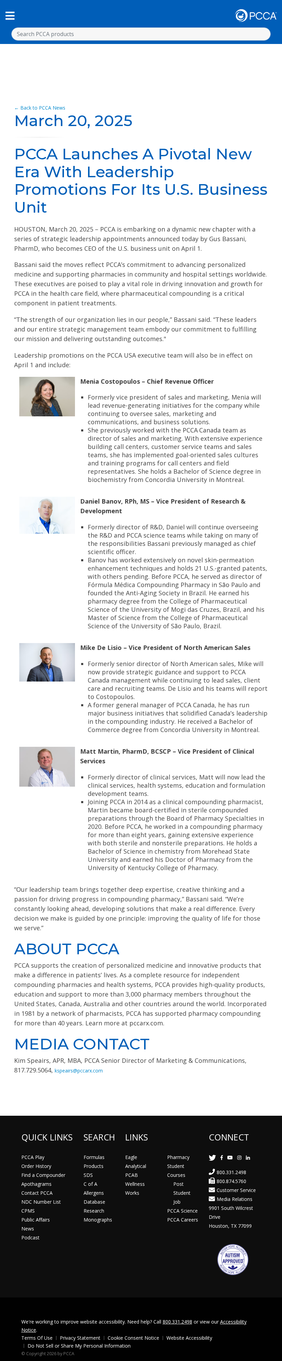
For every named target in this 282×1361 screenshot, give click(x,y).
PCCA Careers (182, 1219)
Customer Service (236, 1190)
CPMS (28, 1210)
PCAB (131, 1175)
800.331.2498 (231, 1172)
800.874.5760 (231, 1181)
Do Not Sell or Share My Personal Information (79, 1345)
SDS (88, 1175)
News (27, 1228)
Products (94, 1166)
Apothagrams (36, 1184)
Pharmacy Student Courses (178, 1166)
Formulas (94, 1157)
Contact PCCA (37, 1193)
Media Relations (234, 1199)
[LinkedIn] (248, 1157)
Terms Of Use (37, 1338)
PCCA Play (32, 1157)
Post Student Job (182, 1193)
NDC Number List (41, 1202)
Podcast (30, 1237)
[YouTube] (230, 1157)
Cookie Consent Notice (133, 1338)
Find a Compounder (43, 1175)
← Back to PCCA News (39, 107)
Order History (36, 1166)
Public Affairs (35, 1219)
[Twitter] (212, 1157)
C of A (90, 1184)
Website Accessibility (189, 1338)
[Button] (10, 16)
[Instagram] (239, 1157)
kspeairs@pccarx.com (79, 1070)
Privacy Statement (80, 1338)
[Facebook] (221, 1157)
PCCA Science (182, 1210)
